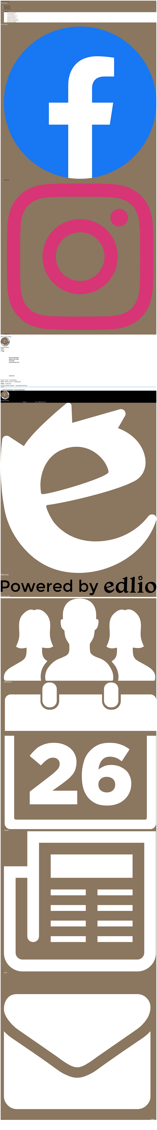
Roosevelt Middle (11, 21)
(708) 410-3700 (31, 402)
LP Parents (11, 360)
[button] (6, 11)
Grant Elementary (11, 13)
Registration (7, 7)
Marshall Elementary (12, 18)
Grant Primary (11, 14)
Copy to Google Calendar (7, 385)
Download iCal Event (21, 385)
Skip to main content (6, 336)
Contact (152, 1119)
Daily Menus (7, 8)
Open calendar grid (19, 389)
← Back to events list (7, 389)
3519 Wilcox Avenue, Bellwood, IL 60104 (12, 402)
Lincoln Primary (11, 17)
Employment (7, 5)
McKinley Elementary (13, 20)
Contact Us (12, 375)
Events (2, 387)
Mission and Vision (14, 359)
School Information (14, 357)
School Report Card (14, 362)
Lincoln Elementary (12, 15)
